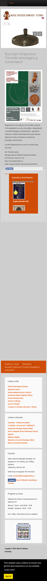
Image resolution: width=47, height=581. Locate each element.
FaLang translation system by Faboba (12, 173)
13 (13, 183)
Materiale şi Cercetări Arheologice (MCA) (21, 440)
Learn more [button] (9, 569)
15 (16, 183)
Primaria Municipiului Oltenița (18, 386)
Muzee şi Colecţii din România (18, 443)
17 (20, 183)
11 (31, 181)
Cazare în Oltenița (14, 404)
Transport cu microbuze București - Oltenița (22, 407)
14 (14, 183)
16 (18, 183)
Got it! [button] (8, 576)
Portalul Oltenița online (15, 398)
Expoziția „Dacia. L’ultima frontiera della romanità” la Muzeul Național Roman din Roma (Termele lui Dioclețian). (23, 205)
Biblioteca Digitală (14, 437)
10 (29, 181)
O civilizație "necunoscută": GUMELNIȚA (21, 425)
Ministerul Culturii (14, 389)
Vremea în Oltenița (14, 401)
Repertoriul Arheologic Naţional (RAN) (20, 428)
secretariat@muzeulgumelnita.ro (24, 476)
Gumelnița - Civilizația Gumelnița (19, 422)
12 (33, 181)
